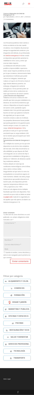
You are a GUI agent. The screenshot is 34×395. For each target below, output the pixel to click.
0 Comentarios (9, 19)
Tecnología (19, 351)
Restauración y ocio (19, 330)
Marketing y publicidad (20, 309)
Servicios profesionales (20, 344)
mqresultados (10, 17)
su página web (7, 197)
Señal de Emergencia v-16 (15, 128)
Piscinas (19, 323)
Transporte (19, 358)
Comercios (19, 288)
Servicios (28, 17)
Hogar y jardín (19, 302)
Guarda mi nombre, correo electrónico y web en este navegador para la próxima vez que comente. (16, 255)
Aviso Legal (6, 379)
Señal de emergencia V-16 (13, 55)
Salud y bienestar (19, 337)
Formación (19, 295)
